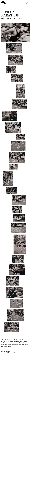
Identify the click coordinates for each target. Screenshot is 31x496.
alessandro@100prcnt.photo (9, 352)
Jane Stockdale (11, 18)
